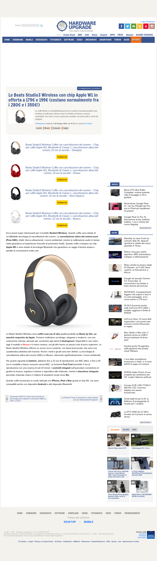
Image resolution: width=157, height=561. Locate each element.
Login (143, 22)
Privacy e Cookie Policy (43, 541)
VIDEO (108, 513)
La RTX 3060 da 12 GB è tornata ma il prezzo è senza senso (138, 414)
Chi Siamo (22, 541)
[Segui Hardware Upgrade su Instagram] (152, 26)
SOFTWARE (69, 39)
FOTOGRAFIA (55, 39)
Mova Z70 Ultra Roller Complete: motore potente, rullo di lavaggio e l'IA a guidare (137, 194)
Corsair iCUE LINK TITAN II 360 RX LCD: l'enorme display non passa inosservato (137, 389)
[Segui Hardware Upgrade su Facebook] (121, 26)
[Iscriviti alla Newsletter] (133, 26)
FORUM (117, 39)
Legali (30, 541)
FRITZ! (120, 34)
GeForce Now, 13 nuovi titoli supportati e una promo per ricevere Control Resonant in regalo (137, 323)
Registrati (151, 22)
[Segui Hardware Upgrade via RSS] (139, 26)
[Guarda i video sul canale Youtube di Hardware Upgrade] (146, 26)
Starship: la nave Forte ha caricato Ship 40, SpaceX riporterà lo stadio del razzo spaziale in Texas (137, 242)
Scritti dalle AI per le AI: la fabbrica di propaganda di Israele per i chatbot (136, 401)
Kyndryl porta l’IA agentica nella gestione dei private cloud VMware (136, 348)
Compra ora (62, 157)
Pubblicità (67, 541)
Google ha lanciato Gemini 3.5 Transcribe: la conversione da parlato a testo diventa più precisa (137, 282)
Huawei (103, 34)
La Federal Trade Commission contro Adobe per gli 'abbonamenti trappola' (79, 399)
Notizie (114, 233)
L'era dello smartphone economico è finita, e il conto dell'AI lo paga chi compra (138, 361)
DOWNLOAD (73, 513)
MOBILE (29, 39)
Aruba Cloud (69, 34)
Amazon (129, 34)
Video (134, 429)
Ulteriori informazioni (105, 534)
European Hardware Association (142, 535)
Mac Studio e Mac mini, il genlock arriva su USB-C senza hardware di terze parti (136, 336)
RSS (108, 541)
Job (119, 541)
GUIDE (126, 39)
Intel (87, 34)
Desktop (70, 522)
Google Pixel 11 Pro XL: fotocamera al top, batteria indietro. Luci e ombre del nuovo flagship (137, 221)
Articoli (115, 184)
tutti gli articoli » (145, 228)
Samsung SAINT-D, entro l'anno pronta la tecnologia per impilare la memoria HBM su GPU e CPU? (28, 399)
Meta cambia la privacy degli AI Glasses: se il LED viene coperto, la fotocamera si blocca (138, 269)
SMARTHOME (106, 39)
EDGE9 (80, 39)
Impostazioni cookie (131, 541)
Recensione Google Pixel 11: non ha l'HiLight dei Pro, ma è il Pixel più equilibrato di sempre (137, 207)
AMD (80, 34)
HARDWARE (18, 39)
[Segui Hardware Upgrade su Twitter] (127, 26)
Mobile (88, 522)
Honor (95, 34)
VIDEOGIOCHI (41, 39)
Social (113, 541)
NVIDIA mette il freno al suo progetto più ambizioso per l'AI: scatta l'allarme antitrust (137, 374)
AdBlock (76, 541)
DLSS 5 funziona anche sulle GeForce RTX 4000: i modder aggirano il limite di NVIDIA (137, 309)
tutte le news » (145, 422)
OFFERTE (136, 39)
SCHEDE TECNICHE (144, 34)
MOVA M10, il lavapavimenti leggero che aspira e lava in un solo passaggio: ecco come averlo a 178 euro (137, 296)
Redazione (85, 541)
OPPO (112, 34)
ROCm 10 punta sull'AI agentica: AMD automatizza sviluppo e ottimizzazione (137, 254)
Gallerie (126, 429)
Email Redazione (98, 541)
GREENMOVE (91, 39)
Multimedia (87, 123)
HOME (7, 39)
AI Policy (58, 541)
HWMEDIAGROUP (132, 513)
